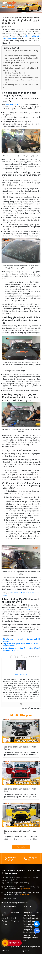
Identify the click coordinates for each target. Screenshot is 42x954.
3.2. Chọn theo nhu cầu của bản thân (17, 75)
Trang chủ (4, 913)
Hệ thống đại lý (12, 858)
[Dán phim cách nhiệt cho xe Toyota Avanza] (21, 731)
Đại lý (13, 918)
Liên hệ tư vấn (32, 858)
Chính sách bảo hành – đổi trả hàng (31, 925)
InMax (29, 609)
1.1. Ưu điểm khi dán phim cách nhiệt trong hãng (21, 56)
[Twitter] (21, 704)
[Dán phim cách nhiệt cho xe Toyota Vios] (21, 773)
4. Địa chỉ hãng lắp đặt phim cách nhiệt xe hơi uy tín (20, 86)
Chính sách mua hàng (31, 921)
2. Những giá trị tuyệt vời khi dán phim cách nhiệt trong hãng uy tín (20, 64)
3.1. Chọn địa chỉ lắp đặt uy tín (15, 73)
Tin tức (4, 921)
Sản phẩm (5, 918)
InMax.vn (5, 951)
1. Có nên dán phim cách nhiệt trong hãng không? (20, 52)
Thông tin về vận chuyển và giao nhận (31, 930)
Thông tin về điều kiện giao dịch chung (31, 913)
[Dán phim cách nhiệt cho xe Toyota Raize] (21, 815)
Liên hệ (4, 924)
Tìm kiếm (15, 921)
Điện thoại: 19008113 (11, 899)
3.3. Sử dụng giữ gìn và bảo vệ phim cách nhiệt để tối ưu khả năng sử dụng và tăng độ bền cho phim (21, 80)
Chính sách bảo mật (30, 918)
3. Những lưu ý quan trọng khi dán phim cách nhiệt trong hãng (20, 69)
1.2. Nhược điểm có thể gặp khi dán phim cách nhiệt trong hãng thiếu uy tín (21, 59)
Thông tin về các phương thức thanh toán (30, 937)
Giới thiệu (15, 912)
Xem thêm (21, 847)
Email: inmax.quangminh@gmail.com (16, 902)
